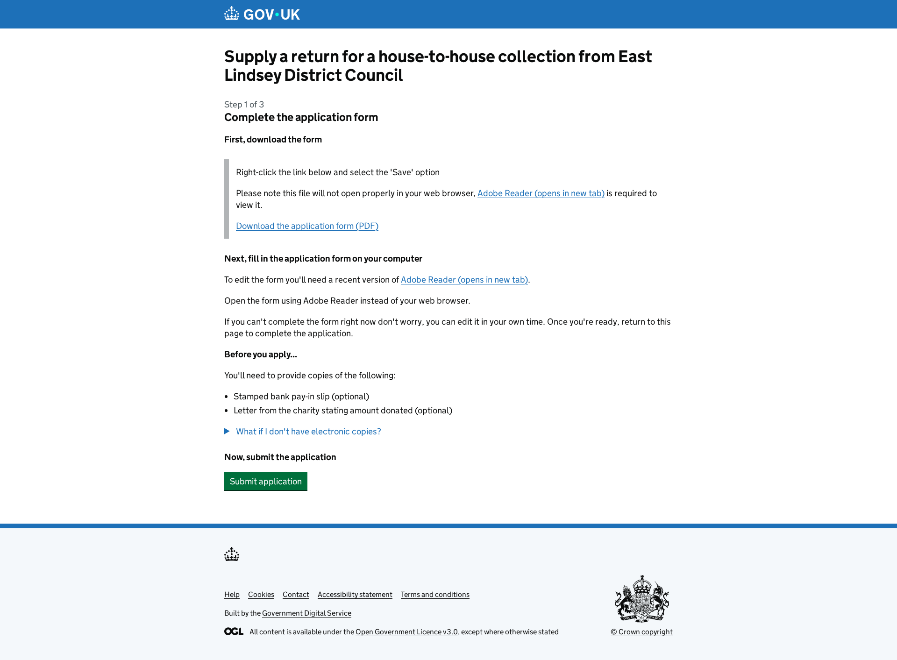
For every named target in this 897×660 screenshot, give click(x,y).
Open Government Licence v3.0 (407, 631)
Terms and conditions (435, 594)
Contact (296, 594)
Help (232, 594)
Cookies (261, 594)
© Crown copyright (642, 631)
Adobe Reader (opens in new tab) (541, 193)
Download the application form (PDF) (307, 225)
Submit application (266, 481)
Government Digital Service (306, 613)
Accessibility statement (355, 594)
